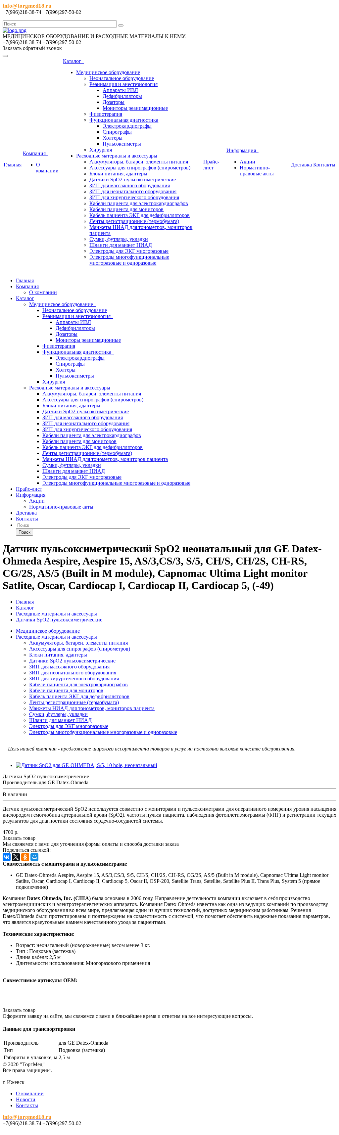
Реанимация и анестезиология (123, 84)
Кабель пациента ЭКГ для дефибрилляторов (139, 215)
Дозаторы (113, 102)
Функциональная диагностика (123, 120)
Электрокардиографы (127, 126)
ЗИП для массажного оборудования (129, 185)
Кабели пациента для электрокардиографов (138, 203)
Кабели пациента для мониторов (126, 209)
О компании (47, 167)
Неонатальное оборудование (121, 78)
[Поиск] (120, 25)
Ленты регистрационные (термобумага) (134, 221)
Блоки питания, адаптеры (118, 173)
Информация (242, 150)
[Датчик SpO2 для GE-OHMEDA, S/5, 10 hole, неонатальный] (86, 765)
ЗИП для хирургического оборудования (134, 197)
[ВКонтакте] (7, 857)
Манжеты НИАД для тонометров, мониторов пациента (105, 459)
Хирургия (100, 150)
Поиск (24, 532)
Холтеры (112, 138)
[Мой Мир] (34, 857)
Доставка (301, 164)
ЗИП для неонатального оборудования (132, 191)
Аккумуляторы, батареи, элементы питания (138, 161)
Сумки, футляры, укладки (118, 239)
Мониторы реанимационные (135, 108)
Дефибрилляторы (122, 96)
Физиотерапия (105, 114)
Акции (247, 161)
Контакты (324, 164)
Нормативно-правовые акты (257, 170)
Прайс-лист (211, 164)
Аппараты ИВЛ (120, 90)
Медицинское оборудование (108, 72)
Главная (13, 164)
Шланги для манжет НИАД (120, 245)
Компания (35, 153)
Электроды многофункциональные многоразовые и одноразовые (129, 260)
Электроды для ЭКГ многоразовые (129, 251)
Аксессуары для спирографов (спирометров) (139, 167)
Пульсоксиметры (122, 144)
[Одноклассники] (25, 857)
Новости (25, 1099)
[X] (16, 857)
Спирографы (117, 132)
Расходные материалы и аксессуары (116, 156)
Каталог (73, 61)
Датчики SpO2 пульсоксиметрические (132, 179)
